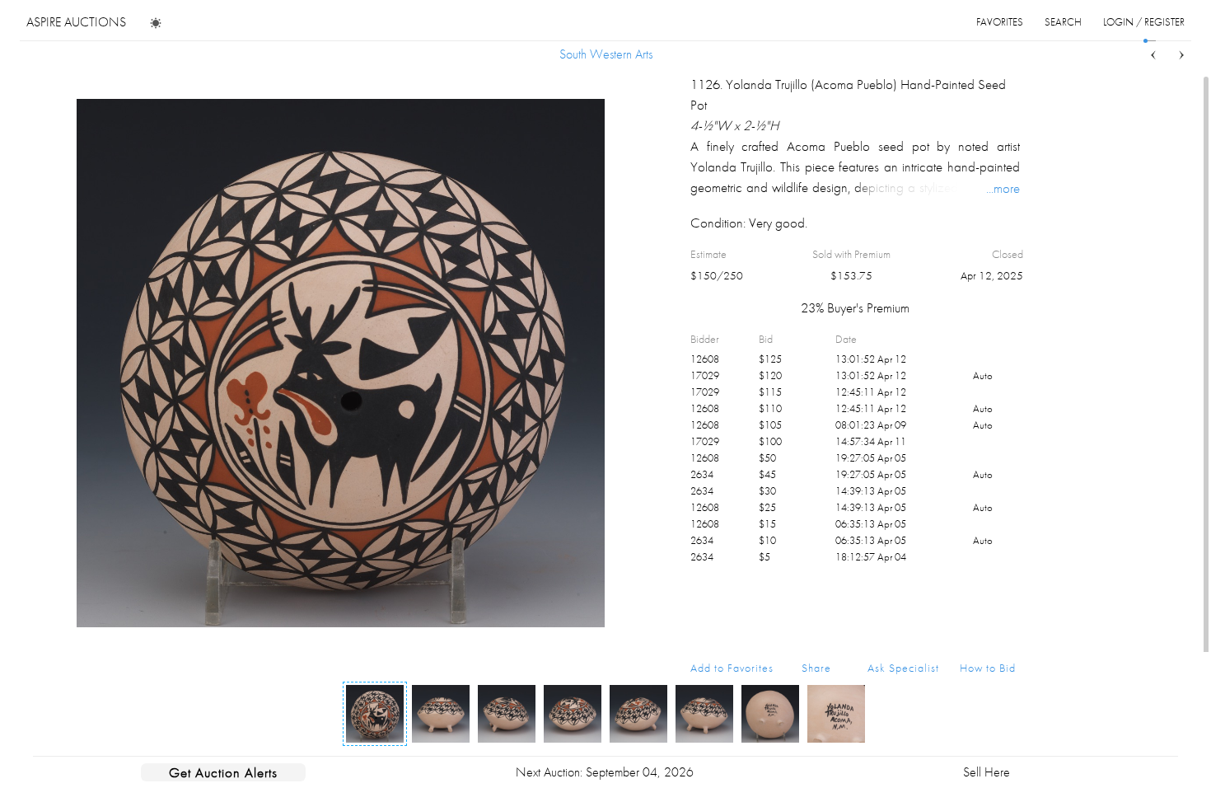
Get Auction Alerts (223, 772)
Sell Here (986, 772)
